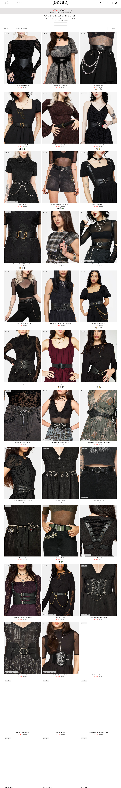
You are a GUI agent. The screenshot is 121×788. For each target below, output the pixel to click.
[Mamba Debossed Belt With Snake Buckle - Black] (25, 268)
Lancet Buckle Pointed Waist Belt (22, 674)
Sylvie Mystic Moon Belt (60, 144)
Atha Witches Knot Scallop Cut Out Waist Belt (60, 323)
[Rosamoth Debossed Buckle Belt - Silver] (22, 149)
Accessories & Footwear (74, 6)
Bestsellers (21, 6)
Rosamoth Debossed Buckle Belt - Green (60, 557)
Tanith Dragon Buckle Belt (98, 674)
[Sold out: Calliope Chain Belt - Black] (98, 89)
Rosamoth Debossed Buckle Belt (22, 144)
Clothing (49, 6)
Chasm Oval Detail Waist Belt (98, 144)
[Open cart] (116, 3)
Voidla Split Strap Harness (60, 263)
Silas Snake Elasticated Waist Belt (60, 674)
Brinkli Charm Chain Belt (60, 500)
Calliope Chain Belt (98, 85)
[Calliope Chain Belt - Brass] (96, 89)
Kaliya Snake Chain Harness (98, 263)
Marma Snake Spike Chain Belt (22, 442)
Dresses (39, 6)
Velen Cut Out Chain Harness (22, 732)
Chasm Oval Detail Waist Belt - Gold (98, 383)
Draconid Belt (22, 204)
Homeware (91, 6)
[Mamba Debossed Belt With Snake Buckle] (22, 268)
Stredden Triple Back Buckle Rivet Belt (23, 500)
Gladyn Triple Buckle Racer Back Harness (22, 617)
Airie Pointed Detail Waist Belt (22, 85)
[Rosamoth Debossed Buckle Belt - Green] (25, 149)
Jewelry (59, 6)
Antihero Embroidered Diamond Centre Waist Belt (98, 442)
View (5, 28)
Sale (109, 6)
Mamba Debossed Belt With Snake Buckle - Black (60, 383)
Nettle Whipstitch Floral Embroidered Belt (98, 732)
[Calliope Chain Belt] (101, 89)
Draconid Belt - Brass (60, 617)
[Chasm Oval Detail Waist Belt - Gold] (99, 149)
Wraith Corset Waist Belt (22, 383)
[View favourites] (112, 3)
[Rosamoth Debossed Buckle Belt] (20, 149)
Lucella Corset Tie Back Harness (98, 557)
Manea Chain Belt (60, 732)
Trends (31, 6)
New (11, 6)
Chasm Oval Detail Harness (98, 204)
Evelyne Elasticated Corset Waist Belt (98, 617)
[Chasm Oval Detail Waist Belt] (97, 149)
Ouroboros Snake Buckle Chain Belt (22, 323)
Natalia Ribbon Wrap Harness (60, 85)
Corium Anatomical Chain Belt (22, 557)
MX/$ (18, 2)
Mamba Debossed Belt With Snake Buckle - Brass (22, 263)
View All (101, 6)
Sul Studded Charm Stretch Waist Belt (60, 442)
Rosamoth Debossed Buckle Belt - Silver (60, 204)
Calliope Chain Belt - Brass (98, 323)
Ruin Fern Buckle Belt (98, 500)
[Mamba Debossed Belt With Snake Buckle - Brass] (20, 268)
